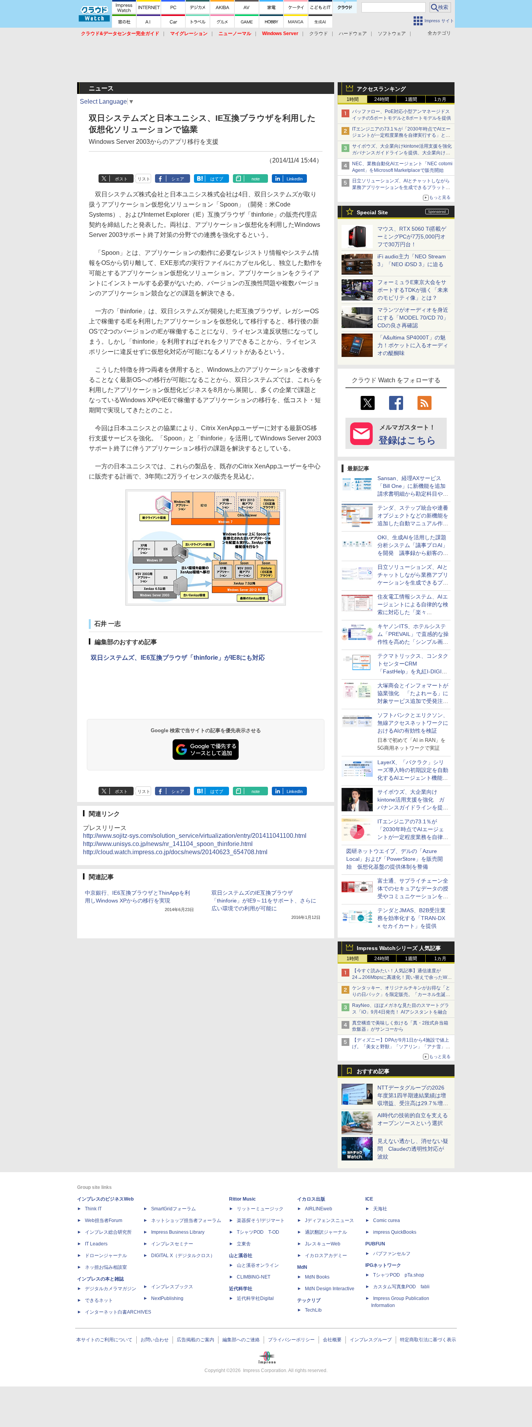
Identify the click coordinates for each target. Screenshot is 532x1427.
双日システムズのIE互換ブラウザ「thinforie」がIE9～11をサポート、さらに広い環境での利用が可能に (263, 900)
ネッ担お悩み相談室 (106, 1267)
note (256, 179)
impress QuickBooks (394, 1232)
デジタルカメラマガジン (110, 1288)
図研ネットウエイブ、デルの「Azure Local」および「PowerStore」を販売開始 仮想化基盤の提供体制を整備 (394, 859)
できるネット (99, 1300)
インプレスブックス (172, 1286)
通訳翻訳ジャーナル (326, 1232)
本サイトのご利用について (104, 1339)
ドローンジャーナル (106, 1255)
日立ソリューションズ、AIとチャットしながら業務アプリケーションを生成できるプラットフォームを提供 (401, 187)
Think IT (93, 1209)
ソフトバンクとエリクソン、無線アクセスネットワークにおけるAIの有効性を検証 (412, 723)
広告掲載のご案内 (195, 1339)
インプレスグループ (371, 1339)
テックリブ (309, 1300)
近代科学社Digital (255, 1298)
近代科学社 (240, 1288)
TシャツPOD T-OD (258, 1232)
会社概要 (332, 1339)
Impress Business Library (177, 1232)
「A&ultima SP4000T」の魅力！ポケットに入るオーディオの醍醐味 (412, 345)
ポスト (121, 179)
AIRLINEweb (318, 1209)
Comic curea (386, 1220)
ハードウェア (353, 33)
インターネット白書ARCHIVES (118, 1312)
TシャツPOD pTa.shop (398, 1275)
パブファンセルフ (391, 1253)
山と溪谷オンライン (258, 1265)
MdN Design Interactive (329, 1288)
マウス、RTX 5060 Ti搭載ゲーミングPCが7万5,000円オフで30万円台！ (411, 236)
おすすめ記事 (373, 1071)
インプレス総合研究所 (108, 1232)
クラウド (318, 33)
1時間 (353, 99)
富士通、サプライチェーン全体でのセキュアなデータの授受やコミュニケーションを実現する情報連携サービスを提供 (412, 896)
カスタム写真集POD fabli (401, 1286)
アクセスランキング (381, 89)
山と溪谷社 (240, 1255)
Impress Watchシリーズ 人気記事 (399, 948)
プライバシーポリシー (291, 1339)
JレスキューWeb (322, 1244)
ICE (369, 1199)
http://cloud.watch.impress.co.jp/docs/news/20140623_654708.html (175, 852)
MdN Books (317, 1277)
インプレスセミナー (172, 1244)
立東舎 (244, 1244)
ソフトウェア (392, 33)
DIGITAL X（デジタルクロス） (183, 1255)
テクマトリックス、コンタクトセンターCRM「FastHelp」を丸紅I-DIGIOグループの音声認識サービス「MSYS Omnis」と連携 (412, 671)
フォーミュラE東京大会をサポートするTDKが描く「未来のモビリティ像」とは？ (412, 290)
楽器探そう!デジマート (261, 1220)
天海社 (380, 1209)
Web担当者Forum (103, 1220)
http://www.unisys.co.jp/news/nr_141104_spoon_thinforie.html (168, 844)
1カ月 (440, 99)
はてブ (216, 179)
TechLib (313, 1310)
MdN (302, 1267)
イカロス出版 (311, 1199)
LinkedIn (295, 179)
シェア (177, 179)
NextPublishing (167, 1298)
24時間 (381, 99)
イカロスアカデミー (326, 1255)
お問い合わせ (155, 1339)
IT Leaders (96, 1244)
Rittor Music (242, 1199)
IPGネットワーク (383, 1265)
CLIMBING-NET (253, 1277)
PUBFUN (375, 1244)
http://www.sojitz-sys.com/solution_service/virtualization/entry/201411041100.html (195, 835)
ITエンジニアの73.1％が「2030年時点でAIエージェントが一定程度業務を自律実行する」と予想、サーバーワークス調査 (401, 135)
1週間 (411, 99)
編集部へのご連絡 (241, 1339)
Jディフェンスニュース (329, 1220)
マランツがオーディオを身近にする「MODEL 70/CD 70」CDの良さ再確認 (413, 317)
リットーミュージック (260, 1209)
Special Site (372, 212)
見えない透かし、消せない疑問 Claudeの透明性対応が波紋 (412, 1149)
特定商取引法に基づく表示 (428, 1339)
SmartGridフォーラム (173, 1209)
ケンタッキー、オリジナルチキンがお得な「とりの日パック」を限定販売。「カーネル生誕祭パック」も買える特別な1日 (401, 994)
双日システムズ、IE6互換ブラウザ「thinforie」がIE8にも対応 (178, 657)
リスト (143, 179)
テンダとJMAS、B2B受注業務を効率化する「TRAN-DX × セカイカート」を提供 (411, 918)
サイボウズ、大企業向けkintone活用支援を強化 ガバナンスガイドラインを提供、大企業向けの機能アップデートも (404, 152)
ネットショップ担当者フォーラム (186, 1220)
